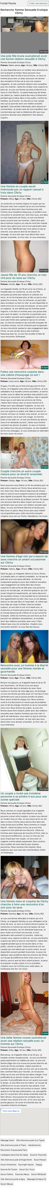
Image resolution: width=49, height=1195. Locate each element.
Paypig (39, 1164)
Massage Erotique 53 (36, 1179)
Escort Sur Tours (27, 1169)
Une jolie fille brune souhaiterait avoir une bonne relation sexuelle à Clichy (24, 57)
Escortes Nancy (22, 1174)
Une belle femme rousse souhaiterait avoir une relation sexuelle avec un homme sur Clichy (23, 1040)
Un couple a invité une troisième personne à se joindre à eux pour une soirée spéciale (24, 796)
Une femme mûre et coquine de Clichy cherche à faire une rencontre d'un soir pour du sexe (24, 904)
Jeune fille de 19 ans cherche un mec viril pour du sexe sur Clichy (24, 276)
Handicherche (34, 1145)
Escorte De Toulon (9, 1169)
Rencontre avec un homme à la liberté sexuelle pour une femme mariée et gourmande (24, 668)
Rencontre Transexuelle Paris (14, 1150)
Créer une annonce (38, 3)
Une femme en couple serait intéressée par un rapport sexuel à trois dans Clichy (22, 189)
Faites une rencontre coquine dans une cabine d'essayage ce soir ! (22, 373)
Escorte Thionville (38, 1155)
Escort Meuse (7, 1184)
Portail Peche (8, 3)
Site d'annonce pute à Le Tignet (30, 1140)
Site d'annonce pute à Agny (13, 1179)
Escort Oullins (7, 1174)
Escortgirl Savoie (26, 1164)
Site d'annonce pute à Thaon (13, 1145)
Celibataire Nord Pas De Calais (14, 1155)
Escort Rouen (40, 1160)
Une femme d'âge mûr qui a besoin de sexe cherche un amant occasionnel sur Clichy (24, 559)
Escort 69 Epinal (38, 1174)
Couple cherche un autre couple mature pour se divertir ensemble (21, 473)
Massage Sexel (7, 1140)
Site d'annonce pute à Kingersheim (16, 1160)
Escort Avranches (8, 1164)
